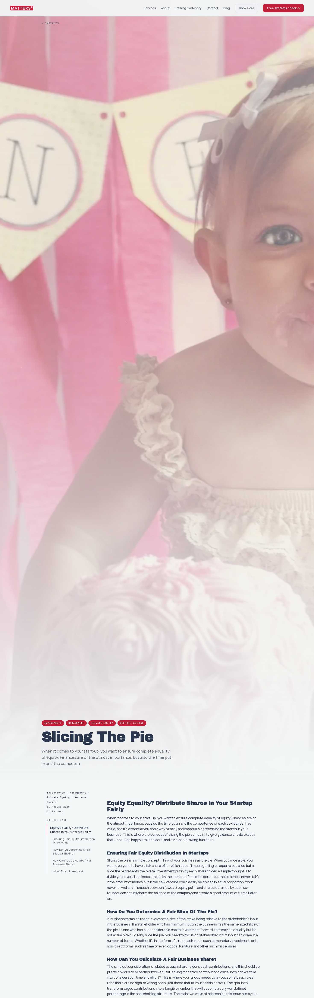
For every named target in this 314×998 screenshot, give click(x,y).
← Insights (50, 23)
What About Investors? (68, 871)
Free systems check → (283, 8)
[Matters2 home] (21, 8)
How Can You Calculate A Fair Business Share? (72, 862)
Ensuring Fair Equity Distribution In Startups (74, 841)
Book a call (246, 8)
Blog (226, 8)
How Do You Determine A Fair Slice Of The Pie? (71, 852)
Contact (212, 8)
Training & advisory (188, 8)
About (165, 8)
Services (150, 8)
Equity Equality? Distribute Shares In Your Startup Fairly (70, 830)
